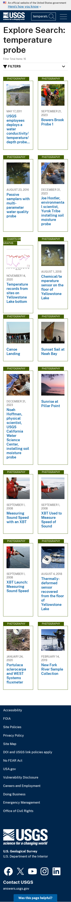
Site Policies (12, 727)
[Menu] (63, 17)
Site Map (9, 744)
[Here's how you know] (35, 5)
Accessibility (12, 710)
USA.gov (9, 769)
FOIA (7, 719)
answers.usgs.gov (16, 888)
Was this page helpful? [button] (35, 898)
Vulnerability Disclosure (20, 777)
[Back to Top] (56, 887)
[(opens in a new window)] (8, 871)
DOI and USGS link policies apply (27, 752)
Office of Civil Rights (18, 811)
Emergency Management (21, 802)
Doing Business (14, 794)
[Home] (14, 19)
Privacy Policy (13, 735)
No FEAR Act (12, 760)
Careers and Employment (21, 786)
